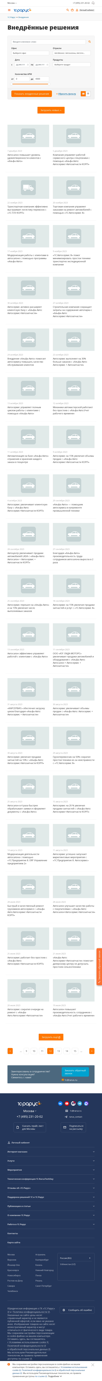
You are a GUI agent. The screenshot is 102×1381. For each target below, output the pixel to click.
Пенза (38, 1275)
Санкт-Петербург (43, 1286)
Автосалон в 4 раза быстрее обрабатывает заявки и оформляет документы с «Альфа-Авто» (26, 808)
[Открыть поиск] (67, 10)
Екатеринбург (42, 1259)
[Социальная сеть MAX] (86, 1103)
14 (67, 1051)
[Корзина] (72, 9)
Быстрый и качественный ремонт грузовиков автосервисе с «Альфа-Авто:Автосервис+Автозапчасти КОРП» (26, 910)
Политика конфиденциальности (30, 1311)
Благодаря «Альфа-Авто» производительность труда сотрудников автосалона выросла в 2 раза (73, 558)
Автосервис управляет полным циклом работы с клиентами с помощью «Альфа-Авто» (24, 410)
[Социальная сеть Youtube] (67, 1103)
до (32, 79)
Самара (11, 1286)
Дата (17, 59)
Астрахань (40, 1254)
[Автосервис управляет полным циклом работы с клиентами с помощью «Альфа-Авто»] (28, 388)
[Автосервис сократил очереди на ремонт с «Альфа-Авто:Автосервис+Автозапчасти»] (28, 990)
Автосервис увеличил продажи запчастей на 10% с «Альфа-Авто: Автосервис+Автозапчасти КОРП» (25, 760)
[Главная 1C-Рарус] (38, 10)
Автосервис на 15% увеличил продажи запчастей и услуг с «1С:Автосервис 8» (74, 606)
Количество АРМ (23, 74)
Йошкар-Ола (13, 1265)
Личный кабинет (20, 1142)
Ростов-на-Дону (15, 1280)
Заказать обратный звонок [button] (75, 1072)
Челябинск (12, 1291)
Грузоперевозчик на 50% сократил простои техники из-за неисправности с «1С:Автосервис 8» (73, 760)
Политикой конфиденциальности (38, 1370)
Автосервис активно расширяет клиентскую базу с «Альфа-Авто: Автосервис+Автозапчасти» (24, 310)
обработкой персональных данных (28, 1349)
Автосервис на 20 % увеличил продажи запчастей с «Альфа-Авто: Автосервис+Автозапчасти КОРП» (72, 808)
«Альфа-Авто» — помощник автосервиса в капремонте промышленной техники (68, 507)
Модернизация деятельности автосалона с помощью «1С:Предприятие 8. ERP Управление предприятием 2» (27, 859)
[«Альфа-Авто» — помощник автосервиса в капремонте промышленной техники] (74, 485)
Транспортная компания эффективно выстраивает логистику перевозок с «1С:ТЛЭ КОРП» (27, 209)
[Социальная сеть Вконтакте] (60, 1103)
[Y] (89, 42)
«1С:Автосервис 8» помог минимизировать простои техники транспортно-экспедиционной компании (71, 260)
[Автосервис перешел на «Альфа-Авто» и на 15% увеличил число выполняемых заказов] (28, 586)
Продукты (58, 59)
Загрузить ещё (50, 1037)
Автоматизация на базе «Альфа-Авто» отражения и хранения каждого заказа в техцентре (28, 459)
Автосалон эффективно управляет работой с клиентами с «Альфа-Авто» (27, 655)
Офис (14, 48)
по (32, 64)
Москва (11, 1254)
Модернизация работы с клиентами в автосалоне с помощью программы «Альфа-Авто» (27, 258)
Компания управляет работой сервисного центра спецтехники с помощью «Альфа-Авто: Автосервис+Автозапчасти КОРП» (71, 159)
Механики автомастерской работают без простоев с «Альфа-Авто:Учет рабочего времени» (73, 410)
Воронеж (11, 1259)
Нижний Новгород (44, 1270)
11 (42, 1051)
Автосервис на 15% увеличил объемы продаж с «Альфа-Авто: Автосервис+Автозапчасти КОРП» (73, 459)
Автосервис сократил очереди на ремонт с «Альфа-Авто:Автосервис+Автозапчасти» (25, 1012)
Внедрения (23, 17)
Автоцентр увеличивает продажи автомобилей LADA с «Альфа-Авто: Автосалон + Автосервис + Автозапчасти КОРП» (26, 558)
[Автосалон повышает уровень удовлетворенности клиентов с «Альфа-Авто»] (28, 136)
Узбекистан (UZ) (68, 1264)
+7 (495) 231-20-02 (81, 3)
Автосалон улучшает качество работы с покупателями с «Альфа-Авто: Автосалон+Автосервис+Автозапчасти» (74, 908)
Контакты (12, 1233)
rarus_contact (75, 1116)
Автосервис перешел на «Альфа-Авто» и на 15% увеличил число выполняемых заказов (28, 607)
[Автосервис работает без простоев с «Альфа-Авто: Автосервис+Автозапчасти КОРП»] (28, 938)
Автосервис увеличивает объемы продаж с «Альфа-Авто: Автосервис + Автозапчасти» (73, 711)
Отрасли (57, 48)
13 (58, 1051)
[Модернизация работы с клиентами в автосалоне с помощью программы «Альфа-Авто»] (28, 236)
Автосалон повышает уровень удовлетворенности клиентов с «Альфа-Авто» (24, 158)
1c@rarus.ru (71, 1079)
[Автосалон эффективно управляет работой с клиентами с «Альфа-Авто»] (28, 634)
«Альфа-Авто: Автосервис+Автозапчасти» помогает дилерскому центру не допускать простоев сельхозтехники (73, 962)
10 (34, 1051)
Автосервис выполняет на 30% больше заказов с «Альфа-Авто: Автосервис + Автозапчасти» (70, 361)
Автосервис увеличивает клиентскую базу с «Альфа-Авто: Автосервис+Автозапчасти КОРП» (27, 507)
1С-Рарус (11, 17)
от (12, 79)
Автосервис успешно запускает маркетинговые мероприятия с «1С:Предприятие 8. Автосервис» (71, 857)
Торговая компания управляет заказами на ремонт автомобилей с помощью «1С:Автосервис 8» (72, 209)
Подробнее (53, 1376)
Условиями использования (29, 1342)
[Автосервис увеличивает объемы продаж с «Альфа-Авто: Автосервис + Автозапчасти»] (74, 689)
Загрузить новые (50, 110)
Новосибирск (14, 1275)
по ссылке (24, 1358)
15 (75, 1051)
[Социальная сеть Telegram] (79, 1103)
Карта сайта (13, 1242)
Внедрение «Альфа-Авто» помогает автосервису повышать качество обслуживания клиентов (26, 361)
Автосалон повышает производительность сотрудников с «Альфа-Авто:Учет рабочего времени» (74, 1012)
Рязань (38, 1280)
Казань (38, 1265)
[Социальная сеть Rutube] (73, 1103)
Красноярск (13, 1270)
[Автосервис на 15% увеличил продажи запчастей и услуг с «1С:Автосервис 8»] (74, 586)
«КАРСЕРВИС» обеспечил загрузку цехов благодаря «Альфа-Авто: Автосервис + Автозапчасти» (26, 711)
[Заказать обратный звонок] (93, 2)
